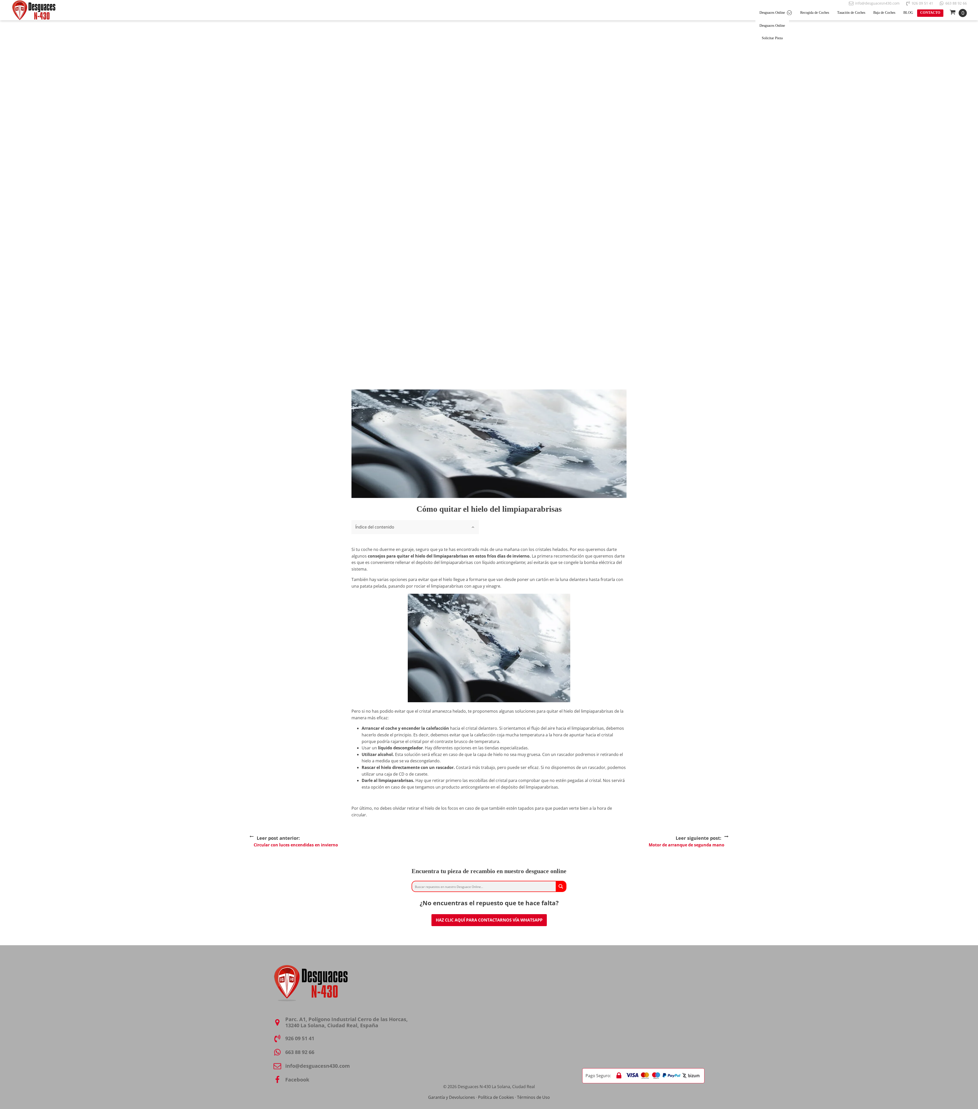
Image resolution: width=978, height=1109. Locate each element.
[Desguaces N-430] (33, 10)
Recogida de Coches (814, 13)
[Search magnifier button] (561, 886)
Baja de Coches (884, 13)
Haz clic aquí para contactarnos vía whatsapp (489, 920)
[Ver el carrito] (958, 13)
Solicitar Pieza (772, 38)
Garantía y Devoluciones (451, 1097)
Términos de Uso (533, 1097)
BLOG (908, 13)
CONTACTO (930, 13)
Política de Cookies (496, 1097)
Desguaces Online (772, 13)
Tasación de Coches (851, 13)
